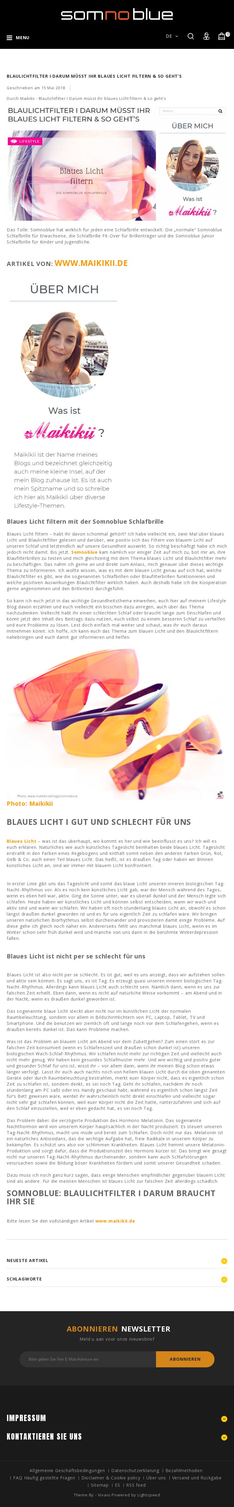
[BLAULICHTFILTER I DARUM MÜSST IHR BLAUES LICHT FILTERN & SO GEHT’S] (117, 223)
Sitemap (100, 1485)
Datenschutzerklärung (135, 1470)
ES (117, 1485)
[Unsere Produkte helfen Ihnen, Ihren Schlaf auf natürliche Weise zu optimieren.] (117, 15)
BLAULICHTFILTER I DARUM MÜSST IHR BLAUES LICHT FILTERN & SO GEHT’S (94, 76)
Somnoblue (84, 552)
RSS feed (136, 1485)
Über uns (156, 1478)
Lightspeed (148, 1495)
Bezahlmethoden (184, 1470)
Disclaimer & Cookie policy (110, 1478)
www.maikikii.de (91, 262)
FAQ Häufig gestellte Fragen (44, 1478)
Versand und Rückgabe (197, 1478)
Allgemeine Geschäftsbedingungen (67, 1470)
